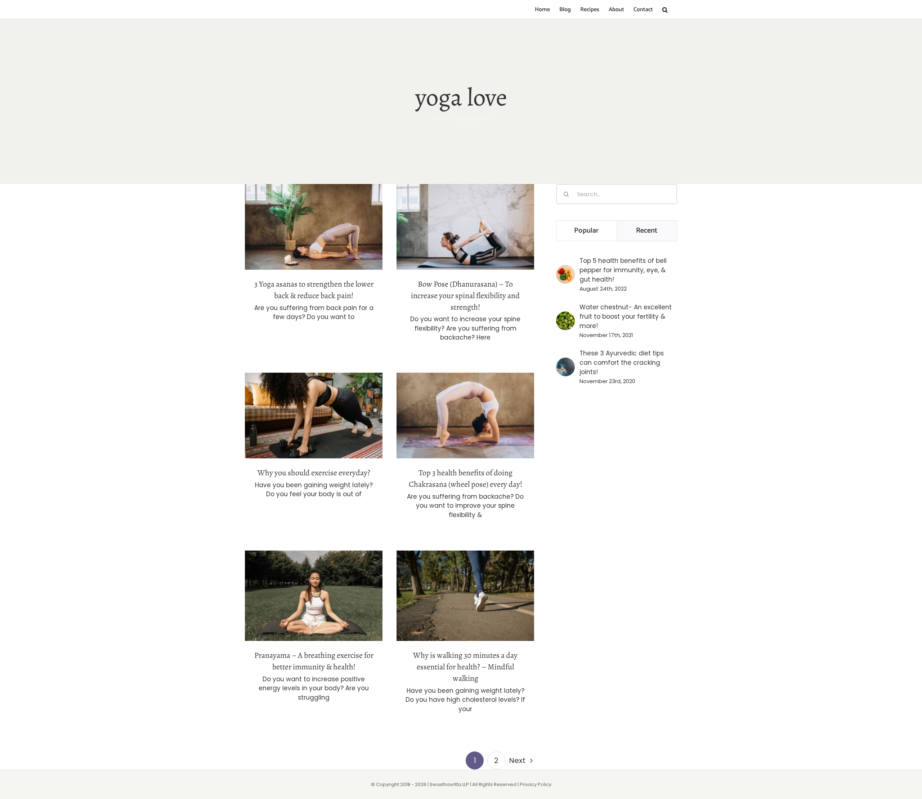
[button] (665, 9)
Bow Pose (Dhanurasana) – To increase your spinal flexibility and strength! (465, 209)
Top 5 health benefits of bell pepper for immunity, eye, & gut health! (623, 270)
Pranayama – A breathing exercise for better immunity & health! (314, 583)
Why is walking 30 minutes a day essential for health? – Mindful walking (465, 578)
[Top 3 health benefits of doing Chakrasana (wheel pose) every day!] (465, 415)
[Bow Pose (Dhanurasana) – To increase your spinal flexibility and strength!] (465, 227)
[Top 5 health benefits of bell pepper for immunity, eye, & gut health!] (565, 269)
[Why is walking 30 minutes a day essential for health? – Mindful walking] (465, 596)
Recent (647, 231)
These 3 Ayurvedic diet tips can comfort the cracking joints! (621, 362)
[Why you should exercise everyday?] (313, 415)
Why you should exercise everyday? (314, 408)
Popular (586, 231)
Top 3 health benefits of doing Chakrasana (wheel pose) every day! (465, 403)
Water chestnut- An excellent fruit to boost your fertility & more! (625, 316)
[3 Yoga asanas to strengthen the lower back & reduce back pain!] (313, 227)
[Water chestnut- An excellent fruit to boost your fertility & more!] (565, 316)
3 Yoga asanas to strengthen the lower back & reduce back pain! (314, 214)
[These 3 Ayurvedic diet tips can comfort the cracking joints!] (565, 362)
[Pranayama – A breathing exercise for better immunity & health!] (313, 596)
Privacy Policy (535, 784)
